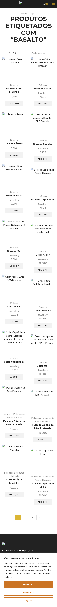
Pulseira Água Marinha (14, 481)
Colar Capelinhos (14, 362)
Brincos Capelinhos (43, 199)
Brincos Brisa (14, 195)
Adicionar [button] (14, 103)
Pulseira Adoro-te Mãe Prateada (43, 427)
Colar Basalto (42, 310)
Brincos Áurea (14, 143)
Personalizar (28, 592)
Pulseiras (7, 413)
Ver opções (14, 436)
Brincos (14, 85)
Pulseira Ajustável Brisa (43, 485)
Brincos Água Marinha (14, 90)
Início (24, 13)
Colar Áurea (14, 306)
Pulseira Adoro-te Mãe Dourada (14, 423)
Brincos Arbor (42, 88)
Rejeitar (28, 600)
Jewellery (43, 92)
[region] (28, 580)
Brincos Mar (14, 251)
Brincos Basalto (42, 144)
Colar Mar (43, 365)
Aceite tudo (28, 584)
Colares (43, 251)
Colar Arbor (43, 255)
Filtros (15, 53)
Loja (32, 13)
